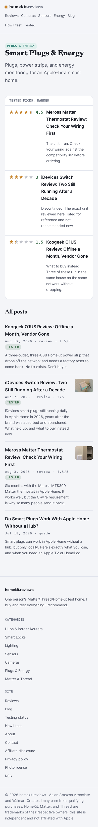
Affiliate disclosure (20, 751)
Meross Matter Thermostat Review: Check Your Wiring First (34, 457)
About (10, 734)
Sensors (44, 16)
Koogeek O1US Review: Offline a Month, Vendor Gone (67, 249)
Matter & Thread (18, 679)
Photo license (16, 767)
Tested (29, 25)
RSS (8, 776)
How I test (13, 25)
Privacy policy (16, 759)
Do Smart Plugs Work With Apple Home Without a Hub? (47, 522)
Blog (71, 16)
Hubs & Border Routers (23, 629)
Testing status (16, 717)
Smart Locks (15, 637)
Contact (11, 742)
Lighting (11, 645)
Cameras (28, 16)
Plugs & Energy (17, 670)
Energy (59, 16)
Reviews (12, 16)
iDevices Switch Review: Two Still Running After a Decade (36, 386)
